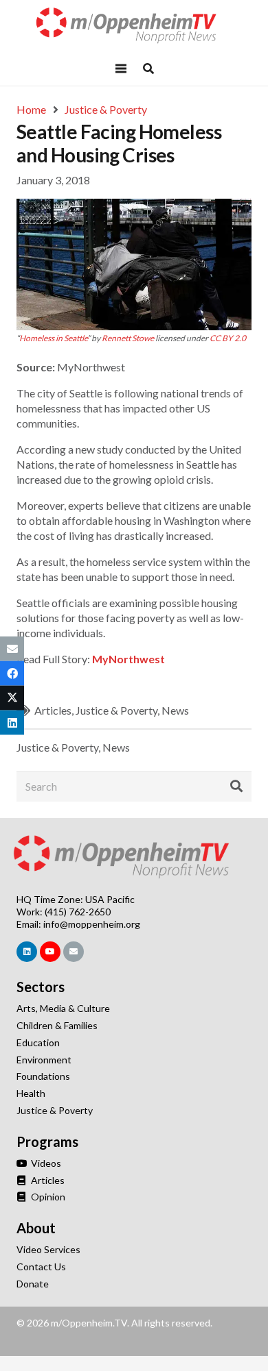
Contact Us (41, 1266)
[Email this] (12, 648)
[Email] (73, 951)
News (175, 710)
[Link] (134, 26)
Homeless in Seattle (53, 338)
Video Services (48, 1249)
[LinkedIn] (26, 951)
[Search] (236, 786)
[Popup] (148, 68)
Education (38, 1042)
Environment (43, 1059)
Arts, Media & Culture (63, 1008)
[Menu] (121, 68)
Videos (45, 1163)
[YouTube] (50, 951)
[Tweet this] (12, 698)
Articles (52, 710)
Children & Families (57, 1025)
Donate (32, 1283)
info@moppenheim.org (91, 924)
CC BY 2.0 (228, 338)
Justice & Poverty (116, 710)
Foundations (43, 1076)
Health (30, 1093)
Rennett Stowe (128, 338)
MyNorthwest (128, 658)
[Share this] (12, 672)
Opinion (47, 1196)
